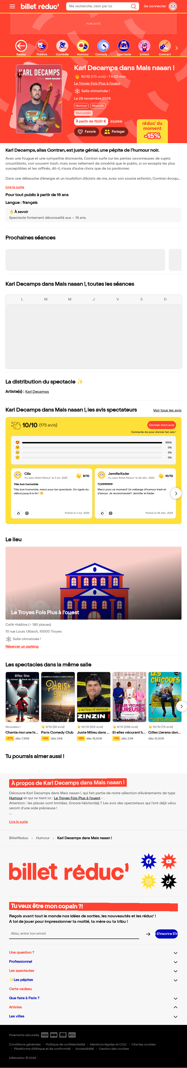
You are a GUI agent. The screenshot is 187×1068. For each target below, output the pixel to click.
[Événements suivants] (181, 706)
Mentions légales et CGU (108, 1044)
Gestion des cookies (114, 1049)
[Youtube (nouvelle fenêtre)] (169, 861)
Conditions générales (25, 1044)
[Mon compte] (173, 6)
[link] (48, 474)
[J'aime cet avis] (18, 513)
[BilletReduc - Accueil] (40, 6)
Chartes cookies (144, 1044)
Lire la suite (14, 187)
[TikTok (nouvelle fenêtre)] (169, 881)
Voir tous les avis (167, 410)
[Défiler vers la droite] (176, 48)
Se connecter (155, 6)
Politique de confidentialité (65, 1044)
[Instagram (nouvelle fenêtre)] (149, 881)
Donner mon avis (161, 425)
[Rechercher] (133, 6)
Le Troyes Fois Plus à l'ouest (97, 83)
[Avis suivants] (176, 493)
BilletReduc (18, 838)
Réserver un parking (22, 646)
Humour (16, 798)
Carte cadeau (20, 989)
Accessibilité (84, 1049)
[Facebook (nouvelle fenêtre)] (149, 861)
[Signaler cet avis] (27, 513)
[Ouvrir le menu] (14, 6)
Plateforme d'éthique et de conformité (42, 1049)
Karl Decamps (37, 392)
